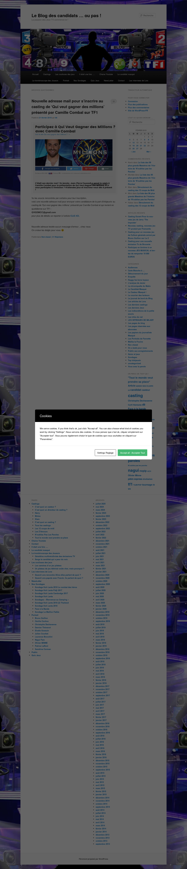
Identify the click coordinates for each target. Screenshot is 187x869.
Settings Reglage (105, 452)
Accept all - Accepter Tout (132, 452)
